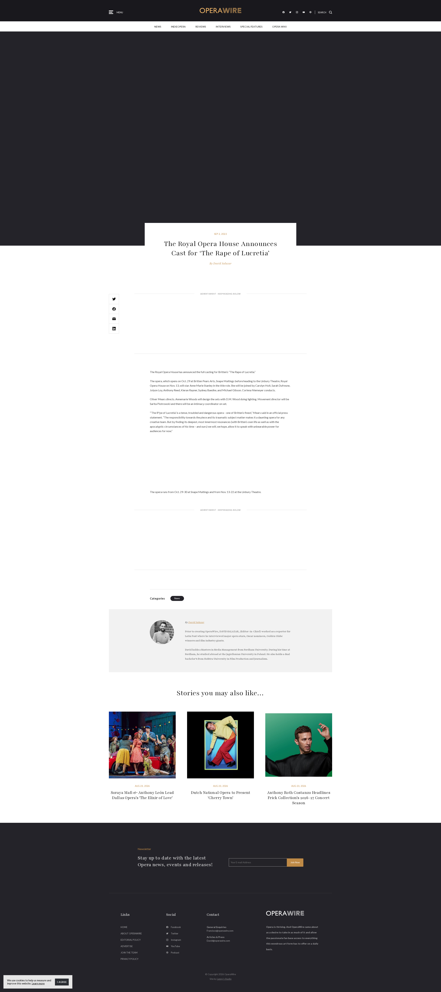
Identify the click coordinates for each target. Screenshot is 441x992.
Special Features (251, 26)
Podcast (175, 952)
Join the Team (129, 952)
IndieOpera (178, 26)
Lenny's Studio (224, 979)
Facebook (176, 927)
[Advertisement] (220, 324)
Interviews (223, 26)
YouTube (175, 946)
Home (124, 927)
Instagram (176, 939)
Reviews (200, 26)
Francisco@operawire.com (220, 930)
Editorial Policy (131, 939)
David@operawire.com (218, 940)
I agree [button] (62, 982)
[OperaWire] (221, 10)
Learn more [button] (38, 983)
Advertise (127, 946)
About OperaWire (131, 933)
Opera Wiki (279, 26)
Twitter (174, 933)
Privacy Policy (129, 959)
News (157, 26)
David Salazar (222, 263)
